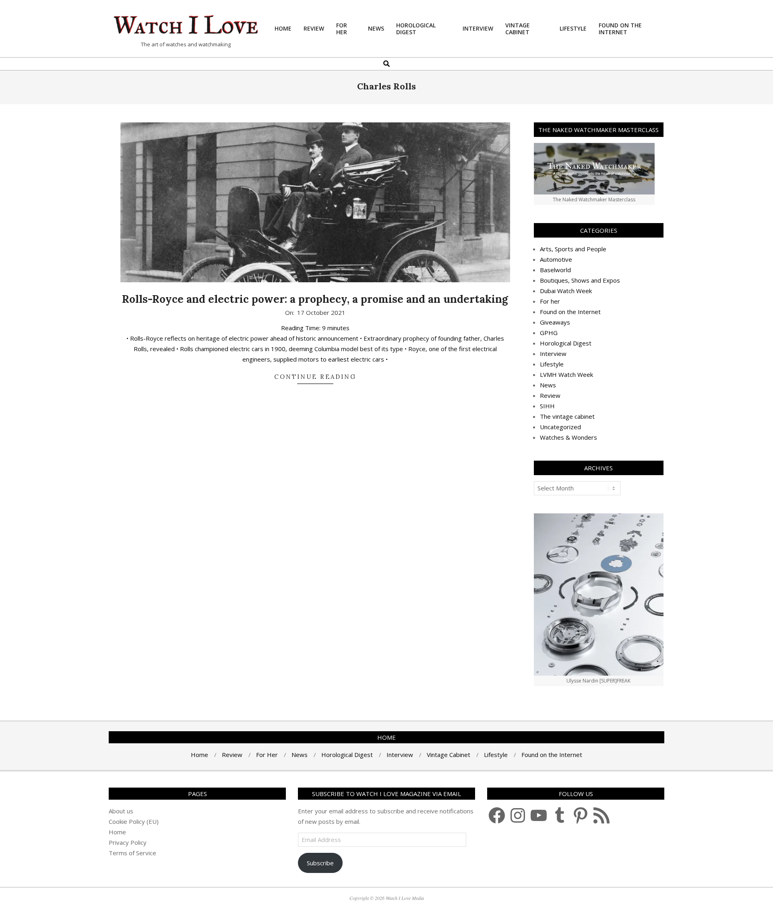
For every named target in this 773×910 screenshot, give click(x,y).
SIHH (547, 406)
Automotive (556, 259)
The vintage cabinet (567, 416)
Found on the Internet (570, 312)
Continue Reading (315, 377)
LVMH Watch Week (566, 374)
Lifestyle (552, 364)
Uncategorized (560, 427)
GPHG (549, 333)
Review (550, 395)
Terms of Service (132, 853)
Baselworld (555, 270)
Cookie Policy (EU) (134, 821)
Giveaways (555, 322)
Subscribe (320, 863)
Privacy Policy (128, 842)
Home (117, 832)
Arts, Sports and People (573, 249)
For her (550, 301)
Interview (553, 354)
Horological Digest (565, 343)
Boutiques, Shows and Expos (580, 280)
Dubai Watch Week (566, 291)
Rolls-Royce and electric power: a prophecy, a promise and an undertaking (315, 299)
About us (121, 811)
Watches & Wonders (568, 437)
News (548, 385)
